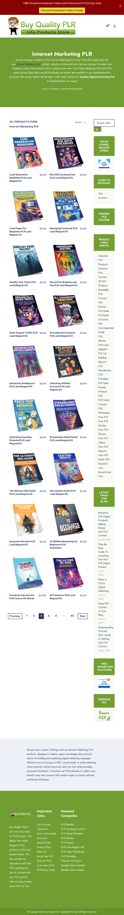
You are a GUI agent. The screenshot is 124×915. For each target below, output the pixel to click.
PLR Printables (68, 856)
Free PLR (103, 417)
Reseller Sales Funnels (72, 870)
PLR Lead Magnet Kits (72, 847)
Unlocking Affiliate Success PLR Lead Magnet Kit (60, 386)
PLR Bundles (67, 824)
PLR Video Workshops (72, 852)
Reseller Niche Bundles (73, 865)
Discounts (42, 838)
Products (54, 88)
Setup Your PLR (45, 856)
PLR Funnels (67, 842)
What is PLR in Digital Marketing (103, 585)
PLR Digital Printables (72, 833)
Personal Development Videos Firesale (62, 10)
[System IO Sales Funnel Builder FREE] (104, 163)
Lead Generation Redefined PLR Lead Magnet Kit (20, 177)
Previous (15, 616)
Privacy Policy (44, 847)
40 (72, 616)
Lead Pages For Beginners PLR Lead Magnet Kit (20, 231)
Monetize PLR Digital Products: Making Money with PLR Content (104, 524)
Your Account (44, 824)
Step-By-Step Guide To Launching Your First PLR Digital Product (104, 556)
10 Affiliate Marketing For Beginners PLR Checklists (64, 544)
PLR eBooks (67, 838)
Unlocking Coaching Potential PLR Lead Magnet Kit (20, 440)
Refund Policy (44, 842)
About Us (42, 852)
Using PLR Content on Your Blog (103, 609)
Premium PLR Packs (71, 861)
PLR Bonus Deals (46, 870)
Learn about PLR (45, 865)
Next (83, 616)
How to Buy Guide (46, 833)
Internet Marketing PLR (28, 64)
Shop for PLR (44, 861)
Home (45, 88)
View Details (27, 150)
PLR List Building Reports (102, 358)
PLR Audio (103, 311)
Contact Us (43, 829)
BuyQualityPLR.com (69, 911)
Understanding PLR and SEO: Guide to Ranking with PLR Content (105, 637)
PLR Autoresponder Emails (106, 328)
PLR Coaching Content (73, 829)
